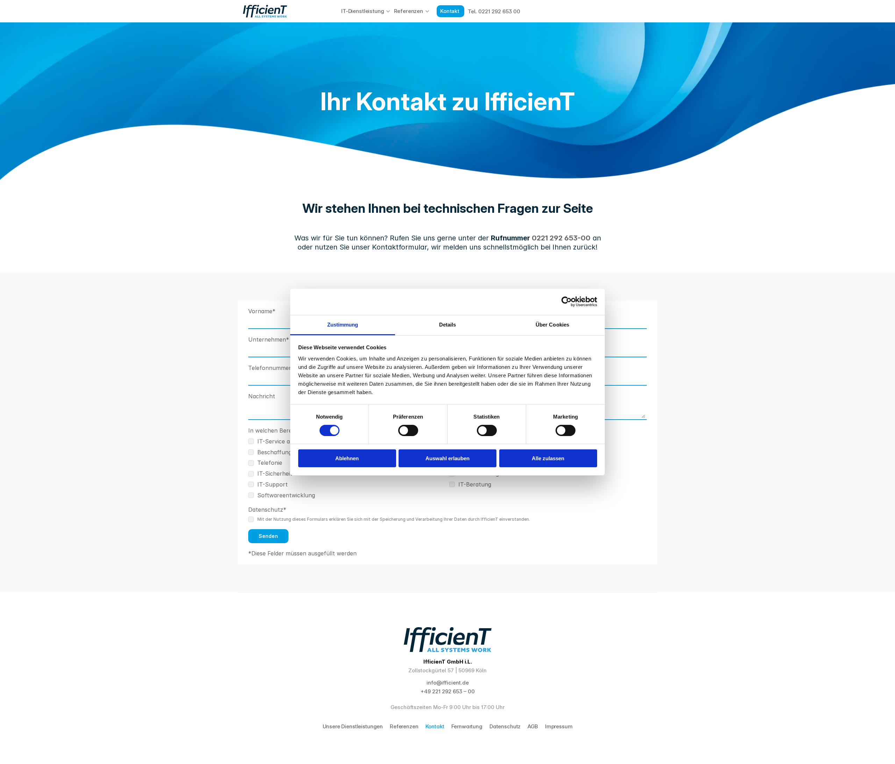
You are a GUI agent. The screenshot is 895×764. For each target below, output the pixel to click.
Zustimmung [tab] (342, 324)
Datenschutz (505, 726)
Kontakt (434, 726)
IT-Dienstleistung (362, 11)
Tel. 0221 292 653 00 (494, 11)
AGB (533, 726)
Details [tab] (447, 324)
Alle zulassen (548, 458)
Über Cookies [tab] (552, 324)
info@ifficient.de (448, 682)
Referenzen (408, 11)
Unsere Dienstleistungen (353, 726)
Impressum (559, 726)
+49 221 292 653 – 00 (448, 691)
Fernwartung (466, 726)
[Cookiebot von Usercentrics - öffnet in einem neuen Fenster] (566, 301)
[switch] (408, 430)
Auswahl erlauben (447, 458)
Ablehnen (347, 458)
